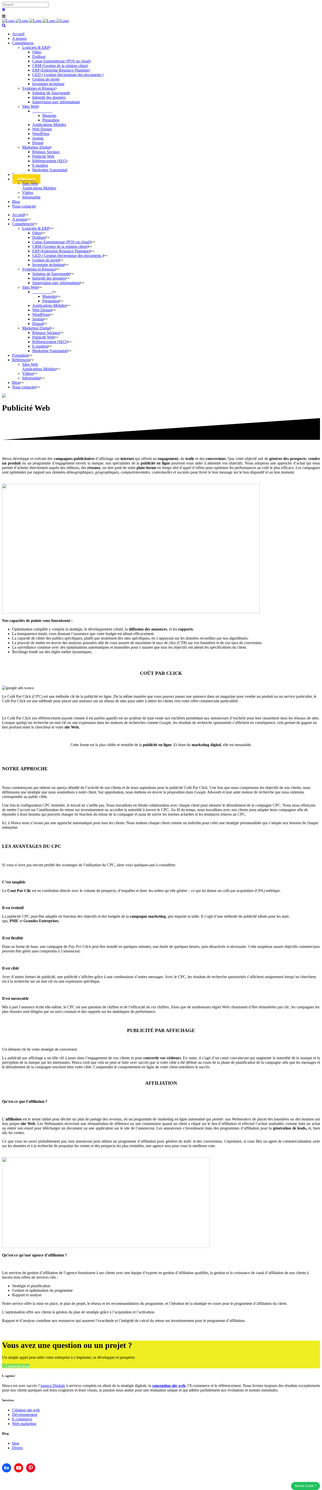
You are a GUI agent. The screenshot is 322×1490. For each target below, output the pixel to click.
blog (15, 1443)
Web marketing (24, 1423)
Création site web (26, 1410)
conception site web (168, 1385)
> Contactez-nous (16, 1366)
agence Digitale (53, 1385)
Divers (17, 1448)
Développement (24, 1414)
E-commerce (22, 1419)
